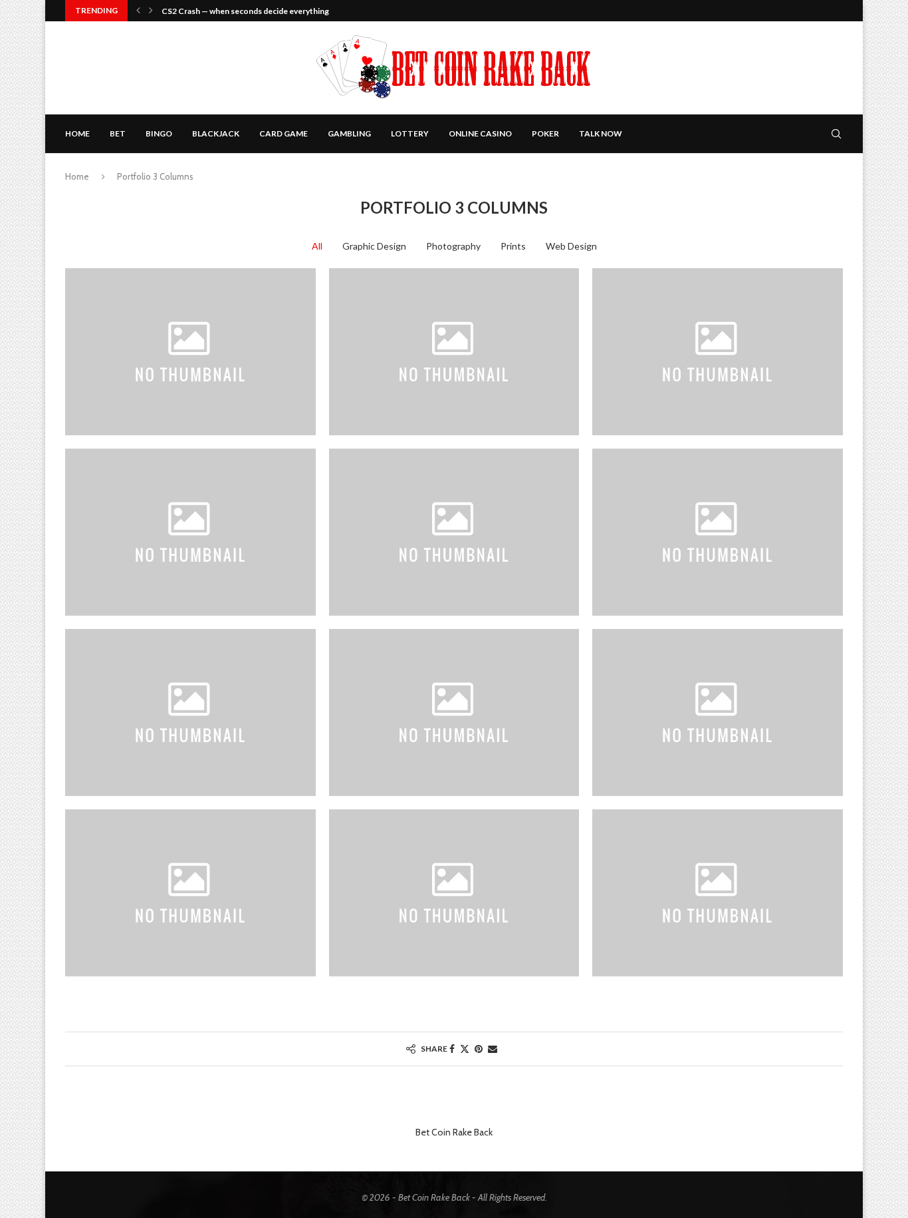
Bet (118, 133)
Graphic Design (374, 246)
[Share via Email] (492, 1049)
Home (77, 133)
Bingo (159, 133)
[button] (138, 10)
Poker (545, 133)
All (317, 246)
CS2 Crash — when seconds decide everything (245, 11)
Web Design (571, 246)
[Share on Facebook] (452, 1049)
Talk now (600, 133)
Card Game (283, 133)
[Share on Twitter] (464, 1049)
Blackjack (215, 133)
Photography (453, 246)
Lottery (410, 133)
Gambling (349, 133)
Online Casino (480, 133)
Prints (513, 246)
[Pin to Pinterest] (479, 1049)
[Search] (836, 133)
